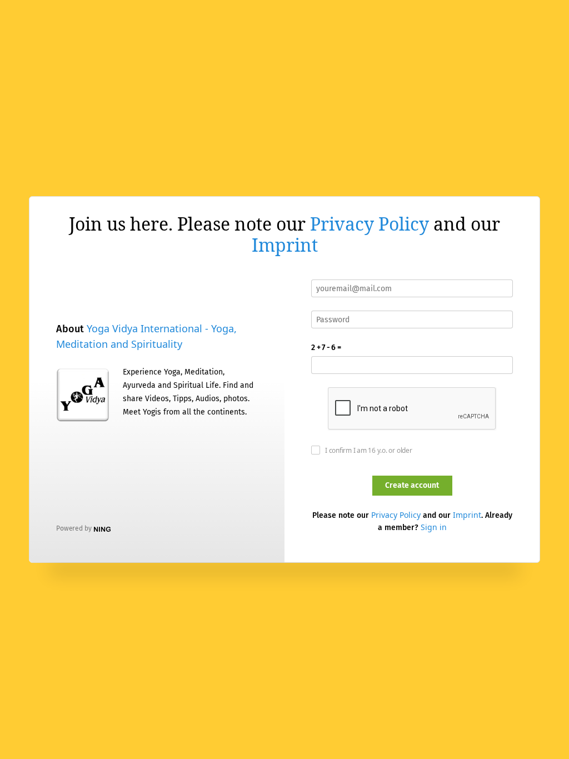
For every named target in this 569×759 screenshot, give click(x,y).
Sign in (434, 527)
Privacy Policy (369, 224)
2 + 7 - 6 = (326, 347)
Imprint (285, 245)
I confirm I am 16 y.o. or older (368, 450)
